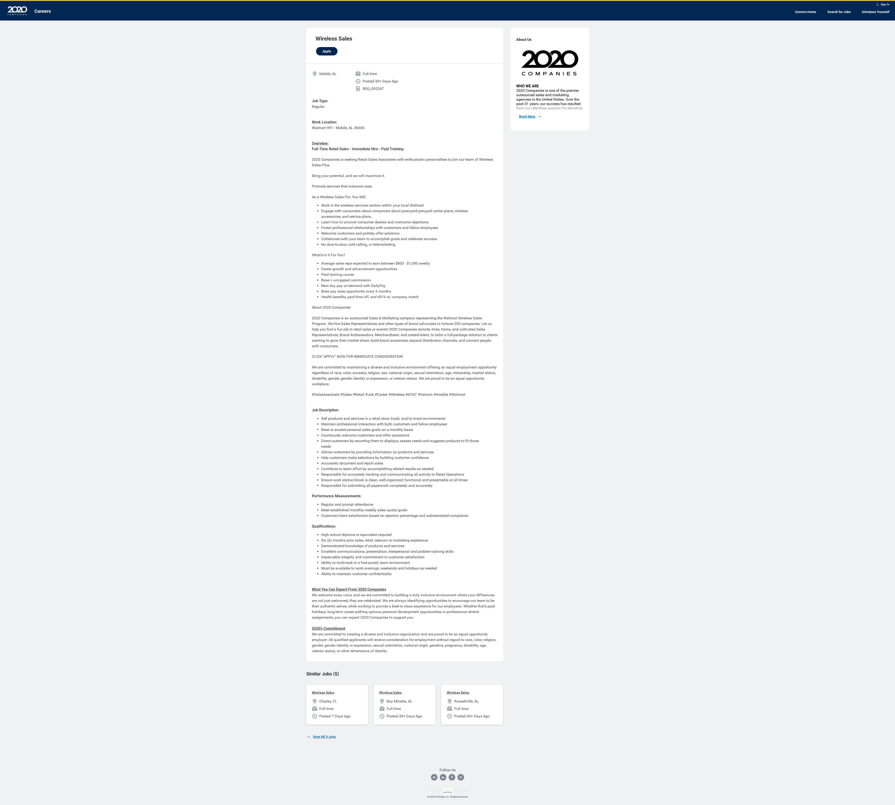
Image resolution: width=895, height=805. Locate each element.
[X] (461, 777)
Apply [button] (327, 51)
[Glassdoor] (434, 777)
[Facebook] (452, 777)
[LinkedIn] (443, 777)
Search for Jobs (839, 12)
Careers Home (805, 12)
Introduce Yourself (875, 12)
